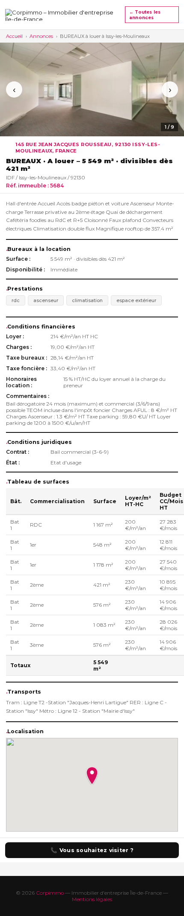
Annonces (41, 36)
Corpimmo (50, 893)
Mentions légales (92, 899)
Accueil (14, 36)
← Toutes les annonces (144, 14)
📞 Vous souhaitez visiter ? (92, 850)
